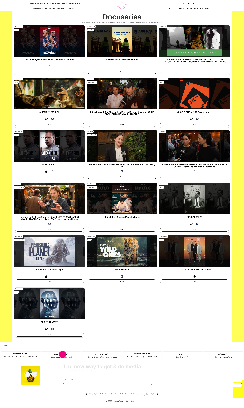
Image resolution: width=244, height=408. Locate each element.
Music (196, 8)
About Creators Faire (182, 357)
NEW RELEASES (21, 353)
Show (92, 82)
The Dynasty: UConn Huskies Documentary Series (49, 59)
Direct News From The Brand (61, 357)
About (185, 3)
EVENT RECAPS (142, 353)
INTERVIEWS (101, 354)
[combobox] (122, 345)
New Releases (37, 8)
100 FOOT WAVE (49, 322)
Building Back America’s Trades (122, 59)
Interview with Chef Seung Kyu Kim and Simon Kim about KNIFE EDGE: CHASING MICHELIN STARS (122, 113)
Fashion (189, 8)
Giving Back (204, 8)
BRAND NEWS (61, 354)
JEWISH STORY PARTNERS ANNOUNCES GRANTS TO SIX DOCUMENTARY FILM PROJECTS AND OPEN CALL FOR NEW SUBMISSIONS (194, 61)
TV (92, 30)
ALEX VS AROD (49, 164)
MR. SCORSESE (194, 217)
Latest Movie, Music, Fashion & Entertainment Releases (20, 357)
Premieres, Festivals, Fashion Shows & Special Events (142, 357)
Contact (192, 3)
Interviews (61, 8)
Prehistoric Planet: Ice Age (49, 269)
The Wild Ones (122, 269)
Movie (16, 82)
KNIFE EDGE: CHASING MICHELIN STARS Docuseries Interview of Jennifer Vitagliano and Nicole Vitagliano (194, 165)
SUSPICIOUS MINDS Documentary (194, 112)
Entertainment (179, 8)
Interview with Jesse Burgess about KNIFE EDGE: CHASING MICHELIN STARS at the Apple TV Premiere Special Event (49, 218)
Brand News (50, 8)
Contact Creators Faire (223, 357)
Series (16, 30)
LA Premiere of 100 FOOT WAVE (194, 269)
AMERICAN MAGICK (49, 112)
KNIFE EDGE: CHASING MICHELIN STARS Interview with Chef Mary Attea (122, 165)
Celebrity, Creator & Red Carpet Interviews (101, 357)
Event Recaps (72, 8)
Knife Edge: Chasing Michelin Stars (122, 217)
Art (170, 8)
